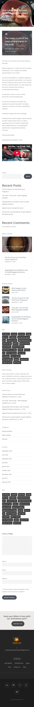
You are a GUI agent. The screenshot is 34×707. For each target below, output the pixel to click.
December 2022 (7, 474)
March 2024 (5, 466)
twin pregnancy (7, 359)
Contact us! (17, 623)
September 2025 (7, 451)
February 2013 (6, 482)
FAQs (9, 667)
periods (20, 350)
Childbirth (13, 337)
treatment (6, 356)
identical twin (7, 343)
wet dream (17, 362)
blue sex (5, 337)
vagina (16, 359)
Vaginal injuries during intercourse (12, 208)
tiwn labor (21, 353)
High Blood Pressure (24, 340)
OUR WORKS (8, 663)
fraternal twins (12, 340)
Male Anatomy (6, 435)
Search (4, 172)
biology (28, 334)
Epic (4, 340)
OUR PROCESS (19, 663)
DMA (5, 17)
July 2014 (5, 478)
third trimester (11, 353)
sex (4, 353)
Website (4, 578)
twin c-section (15, 356)
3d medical (6, 334)
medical (15, 343)
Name (4, 561)
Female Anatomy (7, 431)
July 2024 (5, 462)
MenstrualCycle (24, 343)
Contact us (17, 667)
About (28, 663)
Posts (24, 667)
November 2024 (7, 459)
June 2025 (5, 455)
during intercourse (23, 337)
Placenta (4, 439)
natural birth (7, 347)
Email (4, 570)
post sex (27, 350)
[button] (31, 2)
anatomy (14, 334)
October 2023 (6, 470)
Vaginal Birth (24, 359)
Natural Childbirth (18, 347)
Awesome (21, 334)
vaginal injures (7, 362)
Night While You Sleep (9, 350)
